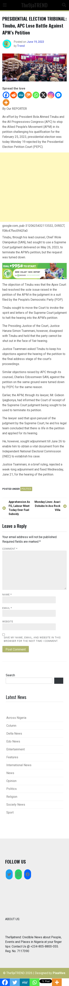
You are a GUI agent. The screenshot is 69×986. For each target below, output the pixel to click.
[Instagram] (51, 95)
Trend (21, 45)
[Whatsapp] (36, 95)
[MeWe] (21, 95)
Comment (9, 548)
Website (7, 621)
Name (7, 594)
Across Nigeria (16, 718)
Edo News (13, 741)
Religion (11, 797)
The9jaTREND (34, 5)
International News (18, 765)
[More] (6, 102)
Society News (15, 804)
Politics (26, 489)
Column (11, 725)
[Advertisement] (34, 187)
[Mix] (28, 95)
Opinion (11, 781)
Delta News (14, 733)
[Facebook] (6, 95)
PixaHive (59, 973)
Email (7, 608)
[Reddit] (13, 95)
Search (10, 675)
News (10, 773)
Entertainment (15, 749)
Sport (10, 812)
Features (12, 757)
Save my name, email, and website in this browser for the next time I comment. (32, 639)
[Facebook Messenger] (58, 95)
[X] (43, 95)
